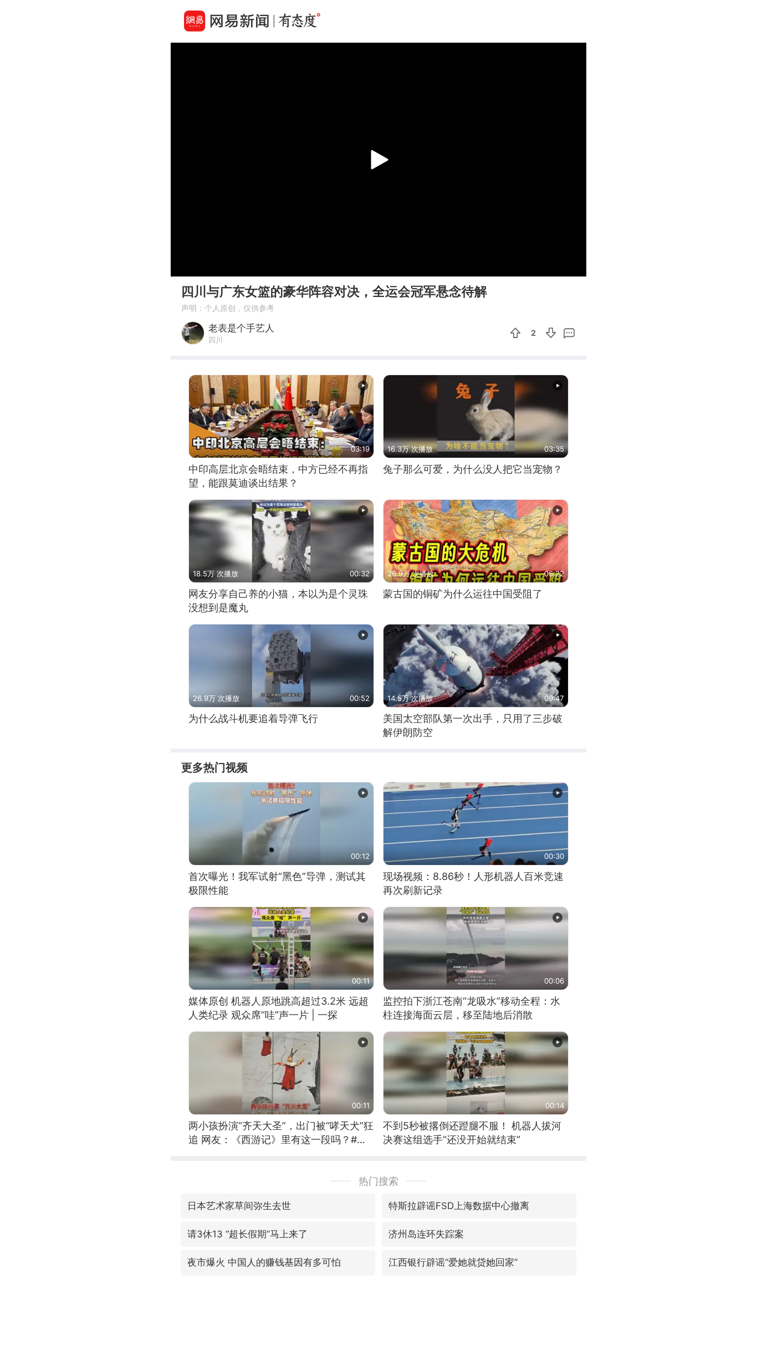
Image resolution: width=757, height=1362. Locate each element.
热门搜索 (378, 1181)
